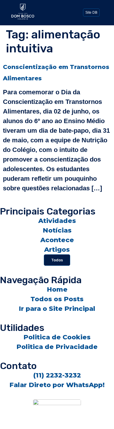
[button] (57, 11)
